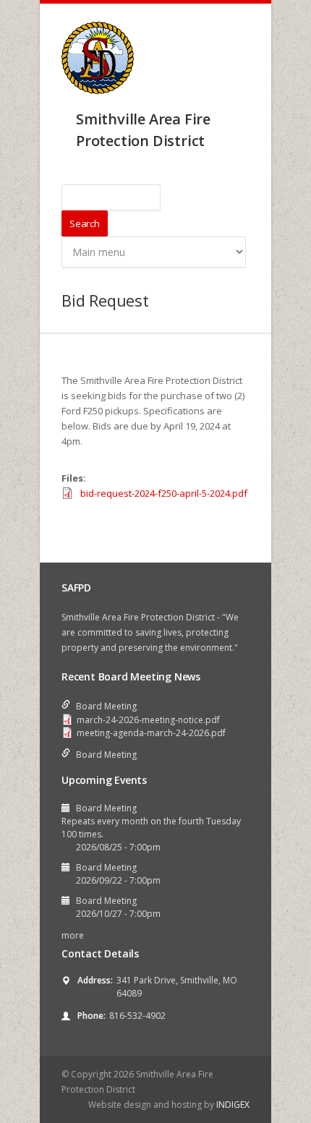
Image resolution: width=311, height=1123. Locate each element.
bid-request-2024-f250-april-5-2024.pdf (163, 493)
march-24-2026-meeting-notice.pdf (148, 720)
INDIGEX (233, 1104)
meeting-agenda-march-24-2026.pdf (151, 733)
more (72, 935)
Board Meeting (106, 706)
